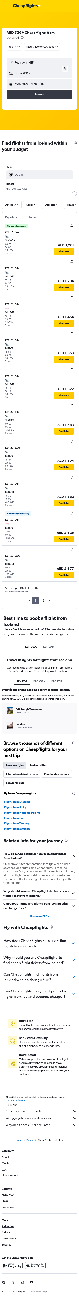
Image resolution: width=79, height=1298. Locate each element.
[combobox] (43, 174)
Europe (29, 1140)
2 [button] (43, 600)
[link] (13, 1282)
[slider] (74, 193)
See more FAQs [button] (39, 916)
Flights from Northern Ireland (22, 812)
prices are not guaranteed (18, 1100)
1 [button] (35, 600)
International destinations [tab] (22, 773)
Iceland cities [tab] (38, 765)
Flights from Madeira (17, 828)
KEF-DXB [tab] (48, 646)
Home (19, 1140)
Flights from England (17, 801)
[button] (6, 6)
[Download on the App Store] (35, 1265)
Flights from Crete (15, 817)
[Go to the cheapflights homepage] (27, 6)
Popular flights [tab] (15, 782)
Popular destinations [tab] (56, 773)
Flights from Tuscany (16, 823)
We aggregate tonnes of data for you (29, 1118)
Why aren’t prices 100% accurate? (28, 1125)
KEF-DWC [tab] (31, 646)
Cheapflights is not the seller (24, 1111)
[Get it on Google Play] (12, 1265)
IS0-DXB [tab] (22, 680)
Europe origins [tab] (15, 765)
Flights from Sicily (15, 807)
